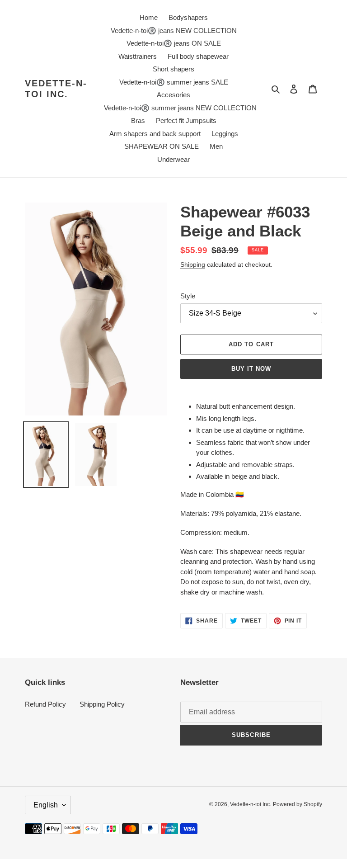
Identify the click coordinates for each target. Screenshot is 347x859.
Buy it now (251, 368)
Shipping (192, 264)
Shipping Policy (102, 704)
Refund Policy (45, 704)
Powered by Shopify (297, 804)
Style (187, 296)
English (45, 805)
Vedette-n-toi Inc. (56, 88)
